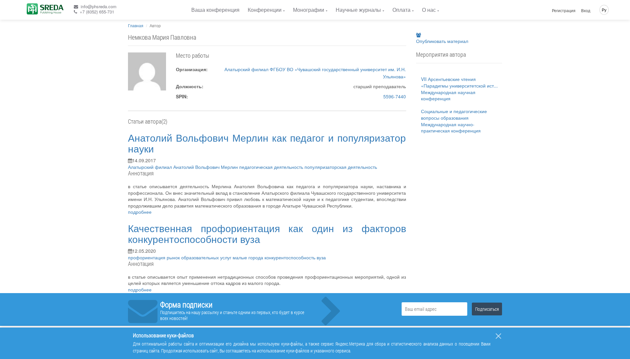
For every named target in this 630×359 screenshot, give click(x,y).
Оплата (401, 9)
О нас (429, 9)
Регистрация (564, 10)
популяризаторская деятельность (340, 167)
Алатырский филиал (150, 167)
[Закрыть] (498, 336)
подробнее (140, 212)
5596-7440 (394, 96)
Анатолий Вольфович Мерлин (206, 167)
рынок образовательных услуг (200, 257)
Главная (135, 25)
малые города (248, 257)
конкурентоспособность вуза (295, 257)
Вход (585, 10)
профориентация (147, 257)
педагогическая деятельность (271, 167)
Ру (604, 9)
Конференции (265, 9)
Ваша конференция (215, 9)
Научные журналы (358, 9)
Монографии (308, 9)
